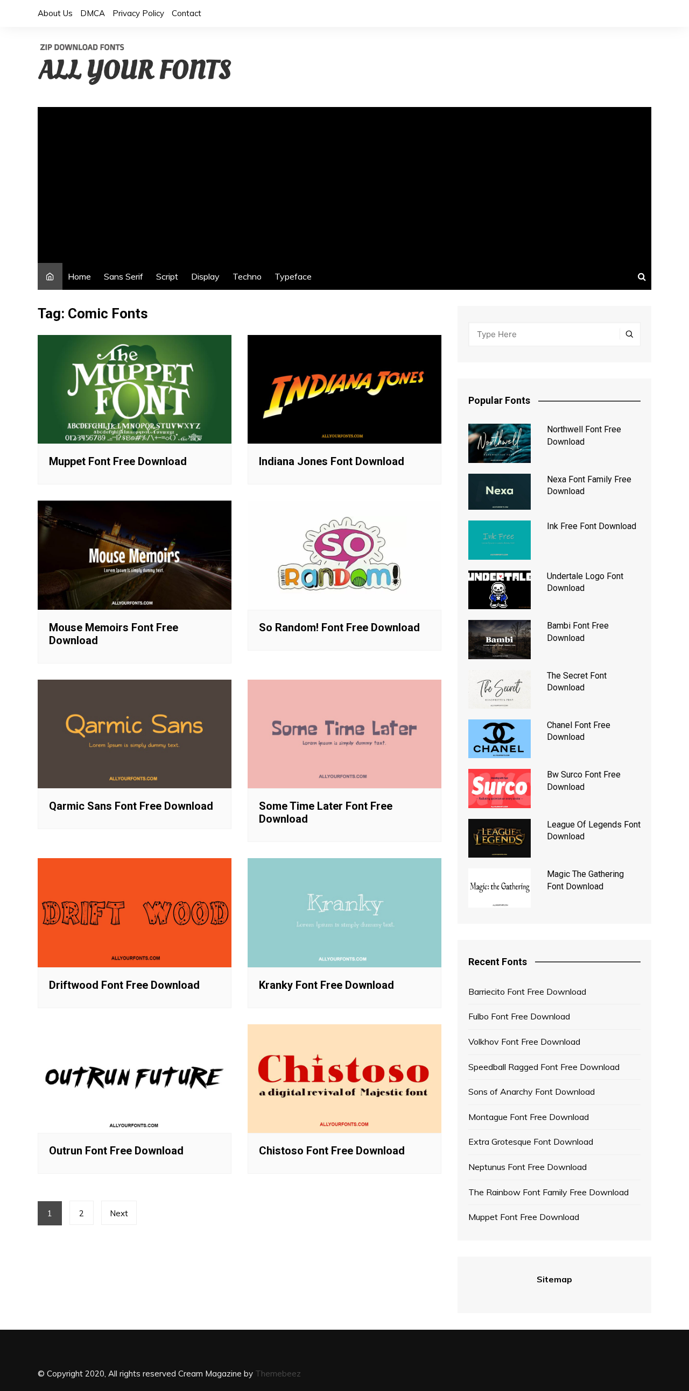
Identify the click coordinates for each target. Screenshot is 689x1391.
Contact (186, 13)
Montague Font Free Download (528, 1116)
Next (119, 1213)
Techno (247, 276)
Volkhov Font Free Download (524, 1041)
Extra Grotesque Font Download (530, 1141)
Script (167, 276)
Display (205, 276)
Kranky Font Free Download (326, 985)
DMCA (92, 13)
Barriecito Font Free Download (527, 991)
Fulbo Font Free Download (519, 1016)
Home (79, 276)
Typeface (293, 276)
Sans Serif (123, 276)
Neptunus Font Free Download (527, 1166)
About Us (55, 13)
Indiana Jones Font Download (331, 461)
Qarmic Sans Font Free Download (131, 806)
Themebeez (278, 1373)
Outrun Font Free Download (116, 1150)
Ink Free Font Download (591, 526)
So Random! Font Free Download (339, 627)
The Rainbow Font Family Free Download (548, 1192)
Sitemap (554, 1279)
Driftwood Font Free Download (124, 985)
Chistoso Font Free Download (332, 1150)
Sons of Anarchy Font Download (531, 1091)
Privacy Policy (138, 13)
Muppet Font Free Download (118, 461)
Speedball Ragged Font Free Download (544, 1066)
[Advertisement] (344, 182)
